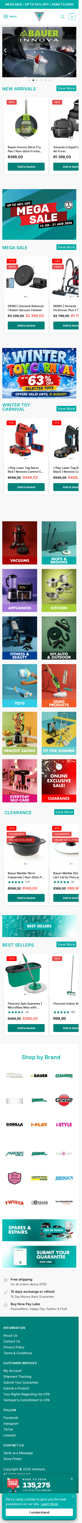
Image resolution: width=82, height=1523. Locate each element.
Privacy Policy (13, 1347)
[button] (71, 17)
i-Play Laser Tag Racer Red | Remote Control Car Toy (26, 469)
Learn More (49, 1504)
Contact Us (11, 1341)
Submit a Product (16, 1388)
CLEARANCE (18, 812)
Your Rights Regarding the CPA (26, 1394)
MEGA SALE (15, 247)
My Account (12, 1371)
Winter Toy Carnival (16, 407)
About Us (10, 1335)
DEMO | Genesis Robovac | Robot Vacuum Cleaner (26, 307)
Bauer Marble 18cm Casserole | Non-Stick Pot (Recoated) (26, 874)
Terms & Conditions (17, 1353)
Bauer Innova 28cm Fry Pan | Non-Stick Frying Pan (24, 148)
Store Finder (12, 1459)
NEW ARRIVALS (19, 89)
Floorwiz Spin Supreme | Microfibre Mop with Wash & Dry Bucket (25, 1005)
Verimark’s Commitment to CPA (26, 1400)
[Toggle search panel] (62, 17)
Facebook (10, 1418)
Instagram (10, 1423)
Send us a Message (18, 1453)
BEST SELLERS (18, 945)
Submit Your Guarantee (20, 1382)
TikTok (8, 1429)
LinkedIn (9, 1435)
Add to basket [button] (26, 166)
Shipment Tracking (17, 1376)
